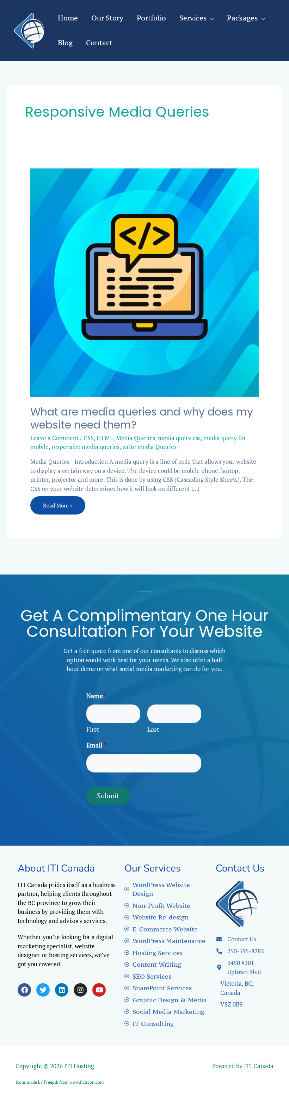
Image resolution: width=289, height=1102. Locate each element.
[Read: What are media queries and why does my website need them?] (144, 282)
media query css (179, 438)
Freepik (51, 1082)
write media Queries (149, 447)
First (92, 729)
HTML (105, 438)
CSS (89, 438)
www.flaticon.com (86, 1082)
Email (96, 745)
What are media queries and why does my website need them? (141, 418)
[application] (210, 17)
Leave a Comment (54, 438)
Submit (108, 795)
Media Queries (135, 438)
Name (96, 695)
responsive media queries (85, 447)
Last (153, 729)
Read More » (58, 502)
